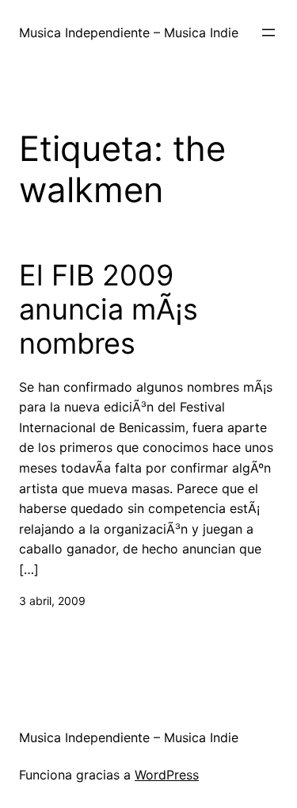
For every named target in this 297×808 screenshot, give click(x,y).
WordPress (167, 775)
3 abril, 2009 (52, 600)
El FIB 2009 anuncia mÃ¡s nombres (108, 309)
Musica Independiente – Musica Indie (128, 32)
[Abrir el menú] (268, 32)
